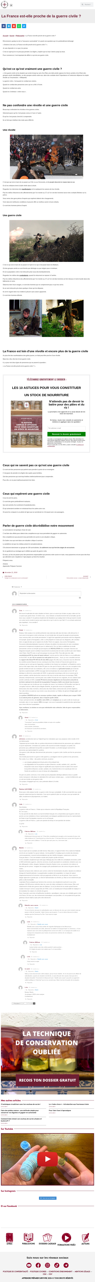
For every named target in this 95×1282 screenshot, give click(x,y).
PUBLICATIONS (28, 1243)
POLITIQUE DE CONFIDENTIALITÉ (15, 1271)
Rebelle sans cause (31, 905)
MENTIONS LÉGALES (82, 1271)
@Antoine (22, 739)
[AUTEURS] (85, 1237)
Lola (36, 834)
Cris (20, 610)
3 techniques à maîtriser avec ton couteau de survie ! (20, 1104)
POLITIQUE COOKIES (38, 1271)
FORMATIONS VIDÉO (67, 1245)
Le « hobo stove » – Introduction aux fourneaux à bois (69, 1104)
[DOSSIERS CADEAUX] (47, 1237)
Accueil (5, 36)
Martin (21, 848)
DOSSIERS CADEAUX (47, 1243)
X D (20, 736)
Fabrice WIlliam (30, 831)
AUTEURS (85, 1243)
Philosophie (20, 36)
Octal (36, 720)
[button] (11, 5)
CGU (44, 1274)
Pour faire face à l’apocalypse (60, 1110)
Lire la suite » (4, 1106)
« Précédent (16, 1003)
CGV (50, 1274)
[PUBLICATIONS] (28, 1237)
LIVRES (9, 1243)
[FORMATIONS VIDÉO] (66, 1237)
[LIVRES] (9, 1237)
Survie (12, 36)
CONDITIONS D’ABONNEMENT (60, 1271)
